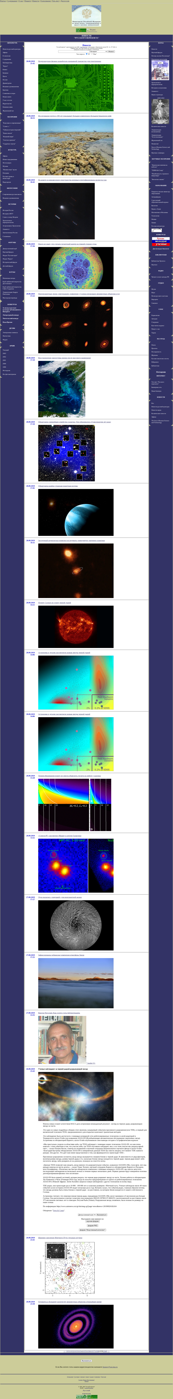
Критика (5, 90)
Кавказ (5, 69)
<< (65, 1351)
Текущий (6, 350)
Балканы (5, 73)
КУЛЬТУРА (12, 150)
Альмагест (6, 229)
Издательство (7, 103)
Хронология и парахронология (8, 221)
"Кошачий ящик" (8, 136)
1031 (68, 1351)
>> (108, 1351)
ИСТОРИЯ (12, 204)
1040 (105, 1351)
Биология (154, 205)
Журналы (154, 355)
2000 (4, 364)
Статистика (97, 1376)
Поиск (153, 345)
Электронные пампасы (10, 332)
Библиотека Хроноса (158, 261)
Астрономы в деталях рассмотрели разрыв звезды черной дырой (64, 653)
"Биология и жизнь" (157, 179)
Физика (153, 219)
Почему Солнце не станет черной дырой (54, 603)
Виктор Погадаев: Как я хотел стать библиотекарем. (59, 1013)
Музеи (153, 289)
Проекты (154, 348)
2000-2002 (160, 98)
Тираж (153, 333)
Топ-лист (55, 1)
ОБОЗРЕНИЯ (12, 117)
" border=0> (90, 1063)
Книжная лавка (8, 107)
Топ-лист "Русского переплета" (157, 383)
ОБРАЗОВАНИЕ (161, 185)
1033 (76, 1351)
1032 (72, 1351)
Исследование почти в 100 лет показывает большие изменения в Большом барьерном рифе (74, 116)
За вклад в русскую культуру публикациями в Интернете (12, 309)
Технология (155, 216)
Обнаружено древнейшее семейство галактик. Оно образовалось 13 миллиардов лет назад (74, 422)
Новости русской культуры (12, 49)
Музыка (5, 166)
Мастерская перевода (10, 298)
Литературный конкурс (11, 315)
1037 (93, 1351)
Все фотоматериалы (9, 374)
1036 (89, 1351)
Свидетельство (83, 47)
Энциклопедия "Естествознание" (157, 136)
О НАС (161, 309)
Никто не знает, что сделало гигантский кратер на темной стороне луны (67, 244)
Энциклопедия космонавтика (156, 131)
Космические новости (158, 126)
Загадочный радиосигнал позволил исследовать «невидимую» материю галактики (71, 541)
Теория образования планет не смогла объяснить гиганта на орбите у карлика (69, 776)
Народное (154, 299)
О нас (20, 1)
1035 (84, 1351)
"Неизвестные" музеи (10, 170)
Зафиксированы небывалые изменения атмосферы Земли (61, 955)
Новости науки (156, 410)
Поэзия (5, 80)
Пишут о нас (155, 329)
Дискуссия (65, 1)
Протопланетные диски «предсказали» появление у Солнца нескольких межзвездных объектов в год (79, 294)
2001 (4, 360)
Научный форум (8, 252)
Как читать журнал (157, 325)
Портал (3, 1)
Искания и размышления (11, 86)
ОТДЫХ (161, 283)
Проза (5, 76)
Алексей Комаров (88, 1388)
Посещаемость (156, 352)
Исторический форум (10, 262)
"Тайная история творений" (12, 130)
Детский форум (8, 266)
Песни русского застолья (159, 296)
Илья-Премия (7, 322)
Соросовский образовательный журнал (159, 201)
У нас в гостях (7, 100)
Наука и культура (157, 95)
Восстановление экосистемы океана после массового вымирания (64, 358)
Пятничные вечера (9, 278)
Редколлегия (155, 315)
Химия (153, 223)
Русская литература (158, 226)
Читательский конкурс (10, 318)
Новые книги (7, 97)
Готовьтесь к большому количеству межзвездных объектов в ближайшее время (69, 1302)
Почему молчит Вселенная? (160, 56)
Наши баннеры (156, 391)
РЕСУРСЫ (161, 339)
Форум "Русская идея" (10, 255)
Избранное (155, 362)
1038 (97, 1351)
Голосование (45, 1)
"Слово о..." (6, 126)
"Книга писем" (7, 133)
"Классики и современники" (12, 123)
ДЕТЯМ (12, 328)
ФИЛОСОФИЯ (12, 188)
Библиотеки (155, 366)
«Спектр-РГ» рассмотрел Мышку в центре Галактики (59, 836)
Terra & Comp (58, 1211)
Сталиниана (7, 236)
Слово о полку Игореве (10, 217)
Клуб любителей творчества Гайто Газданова (12, 288)
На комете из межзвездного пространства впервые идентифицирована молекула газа (72, 180)
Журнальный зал (8, 111)
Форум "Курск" (8, 259)
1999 (4, 367)
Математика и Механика (159, 212)
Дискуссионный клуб (10, 248)
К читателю (6, 56)
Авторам (154, 319)
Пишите (27, 1)
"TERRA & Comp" (157, 170)
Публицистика (7, 63)
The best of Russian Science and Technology (160, 421)
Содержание (12, 1)
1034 (80, 1351)
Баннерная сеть (156, 387)
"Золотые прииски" (9, 140)
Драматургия (7, 83)
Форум (5, 340)
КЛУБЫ (12, 272)
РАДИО (160, 271)
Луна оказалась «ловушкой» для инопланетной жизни (60, 897)
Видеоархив (7, 182)
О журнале (155, 322)
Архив (87, 1376)
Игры (153, 292)
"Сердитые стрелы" (9, 144)
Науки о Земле (156, 209)
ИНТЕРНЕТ (161, 376)
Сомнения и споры (9, 93)
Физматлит (155, 144)
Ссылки (92, 1376)
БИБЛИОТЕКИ (161, 255)
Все (152, 403)
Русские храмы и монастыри (8, 177)
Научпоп (154, 265)
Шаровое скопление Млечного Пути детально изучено (60, 1238)
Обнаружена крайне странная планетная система (58, 486)
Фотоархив (6, 370)
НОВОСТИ (161, 397)
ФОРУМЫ (12, 242)
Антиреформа (156, 197)
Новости (35, 1)
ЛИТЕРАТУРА (12, 43)
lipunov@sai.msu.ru (110, 1367)
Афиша (5, 52)
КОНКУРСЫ (12, 304)
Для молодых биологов (161, 249)
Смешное (154, 303)
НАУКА (161, 43)
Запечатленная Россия (10, 232)
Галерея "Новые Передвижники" (86, 1380)
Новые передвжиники (10, 159)
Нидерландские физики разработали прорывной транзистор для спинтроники (69, 61)
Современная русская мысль (12, 194)
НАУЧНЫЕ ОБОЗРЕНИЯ (161, 159)
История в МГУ (8, 214)
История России (8, 210)
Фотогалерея (7, 163)
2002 (4, 357)
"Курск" (5, 66)
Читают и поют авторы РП (160, 277)
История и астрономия (159, 88)
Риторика (6, 173)
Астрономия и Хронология (11, 226)
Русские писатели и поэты (160, 358)
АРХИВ (12, 346)
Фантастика (6, 336)
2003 (4, 353)
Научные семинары (157, 153)
